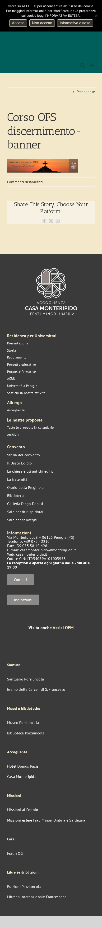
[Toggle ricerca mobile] (82, 65)
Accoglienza (16, 410)
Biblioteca (15, 495)
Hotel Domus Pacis (22, 766)
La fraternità (17, 479)
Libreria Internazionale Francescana (36, 896)
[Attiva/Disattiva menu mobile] (92, 65)
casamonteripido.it (31, 554)
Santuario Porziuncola (25, 679)
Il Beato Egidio (19, 463)
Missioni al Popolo (22, 809)
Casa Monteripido (22, 776)
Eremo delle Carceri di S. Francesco (36, 689)
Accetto (18, 23)
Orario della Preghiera (25, 487)
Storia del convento (23, 455)
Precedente (86, 91)
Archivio (13, 434)
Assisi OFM (63, 627)
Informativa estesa (75, 23)
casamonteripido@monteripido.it (48, 550)
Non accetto (42, 23)
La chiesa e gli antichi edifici (30, 471)
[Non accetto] (96, 15)
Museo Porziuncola (23, 722)
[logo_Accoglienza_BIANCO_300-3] (51, 265)
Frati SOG (15, 853)
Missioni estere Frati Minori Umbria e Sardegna (46, 820)
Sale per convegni (22, 519)
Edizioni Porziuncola (24, 886)
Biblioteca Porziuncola (25, 733)
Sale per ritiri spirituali (25, 511)
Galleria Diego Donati (25, 503)
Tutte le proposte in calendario (30, 427)
